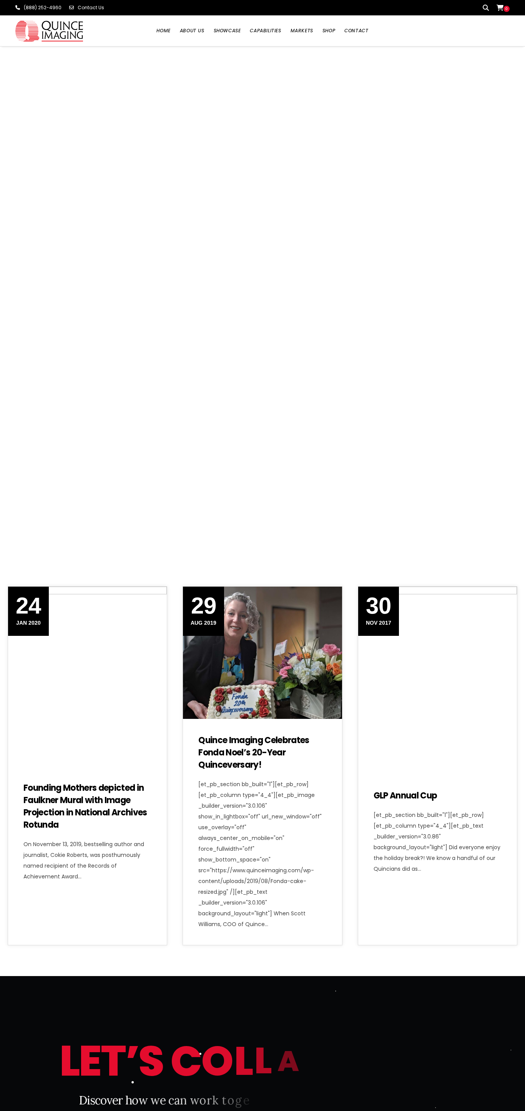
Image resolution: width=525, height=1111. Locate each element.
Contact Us (91, 7)
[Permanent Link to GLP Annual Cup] (437, 653)
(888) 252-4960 (42, 7)
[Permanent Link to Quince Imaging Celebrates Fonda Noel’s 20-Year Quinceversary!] (262, 653)
